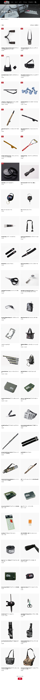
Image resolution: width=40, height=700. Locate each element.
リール (12, 2)
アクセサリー (31, 2)
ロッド (16, 2)
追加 (20, 678)
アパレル (25, 2)
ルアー (20, 2)
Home (2, 19)
